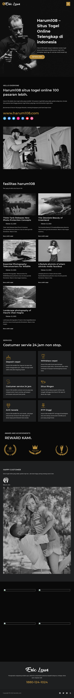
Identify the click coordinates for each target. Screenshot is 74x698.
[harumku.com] (11, 4)
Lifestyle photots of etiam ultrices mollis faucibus (51, 265)
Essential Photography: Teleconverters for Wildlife (17, 265)
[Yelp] (70, 693)
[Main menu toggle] (68, 4)
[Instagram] (67, 693)
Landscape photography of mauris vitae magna (17, 311)
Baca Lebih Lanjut (8, 236)
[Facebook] (60, 693)
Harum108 (40, 48)
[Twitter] (63, 693)
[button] (37, 57)
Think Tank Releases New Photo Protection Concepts (17, 219)
